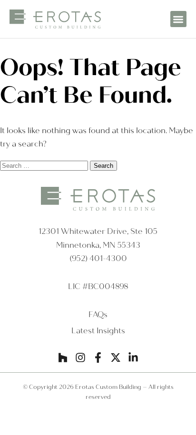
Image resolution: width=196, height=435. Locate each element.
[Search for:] (45, 165)
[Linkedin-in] (133, 357)
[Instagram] (80, 357)
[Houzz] (63, 357)
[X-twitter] (115, 357)
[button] (178, 19)
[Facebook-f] (98, 357)
